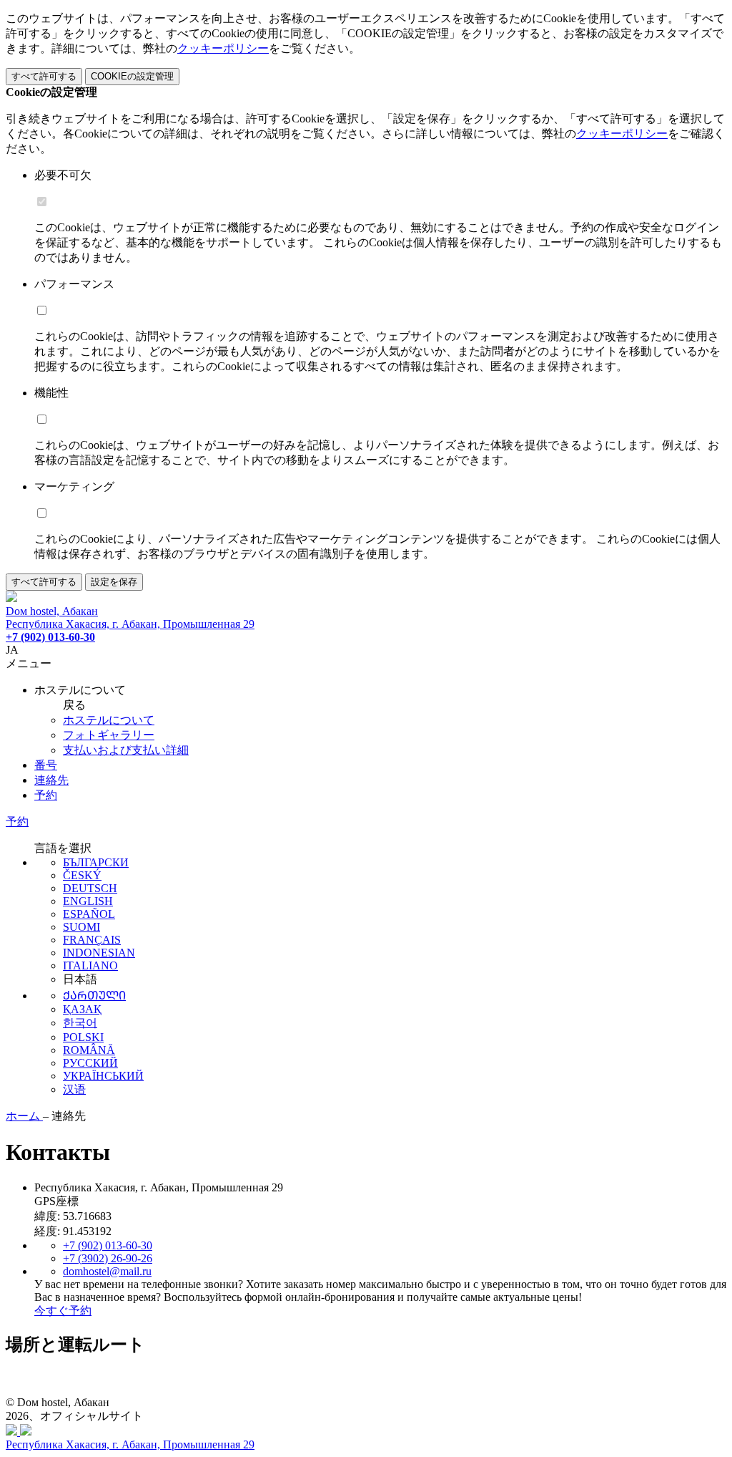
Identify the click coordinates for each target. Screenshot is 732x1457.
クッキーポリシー (223, 48)
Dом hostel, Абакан (52, 611)
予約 (45, 795)
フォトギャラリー (108, 735)
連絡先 (51, 780)
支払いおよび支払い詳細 (126, 750)
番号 (45, 765)
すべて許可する (43, 76)
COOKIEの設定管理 (132, 76)
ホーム (24, 1116)
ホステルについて (108, 720)
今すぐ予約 (63, 1310)
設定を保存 (114, 581)
